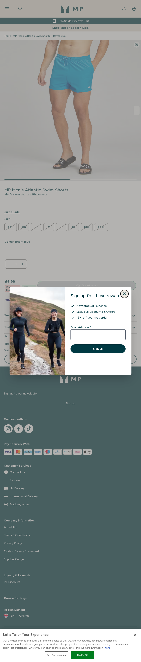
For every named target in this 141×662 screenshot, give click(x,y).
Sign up (98, 348)
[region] (70, 645)
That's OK (82, 655)
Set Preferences (56, 655)
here (108, 647)
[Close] (135, 635)
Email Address (80, 327)
